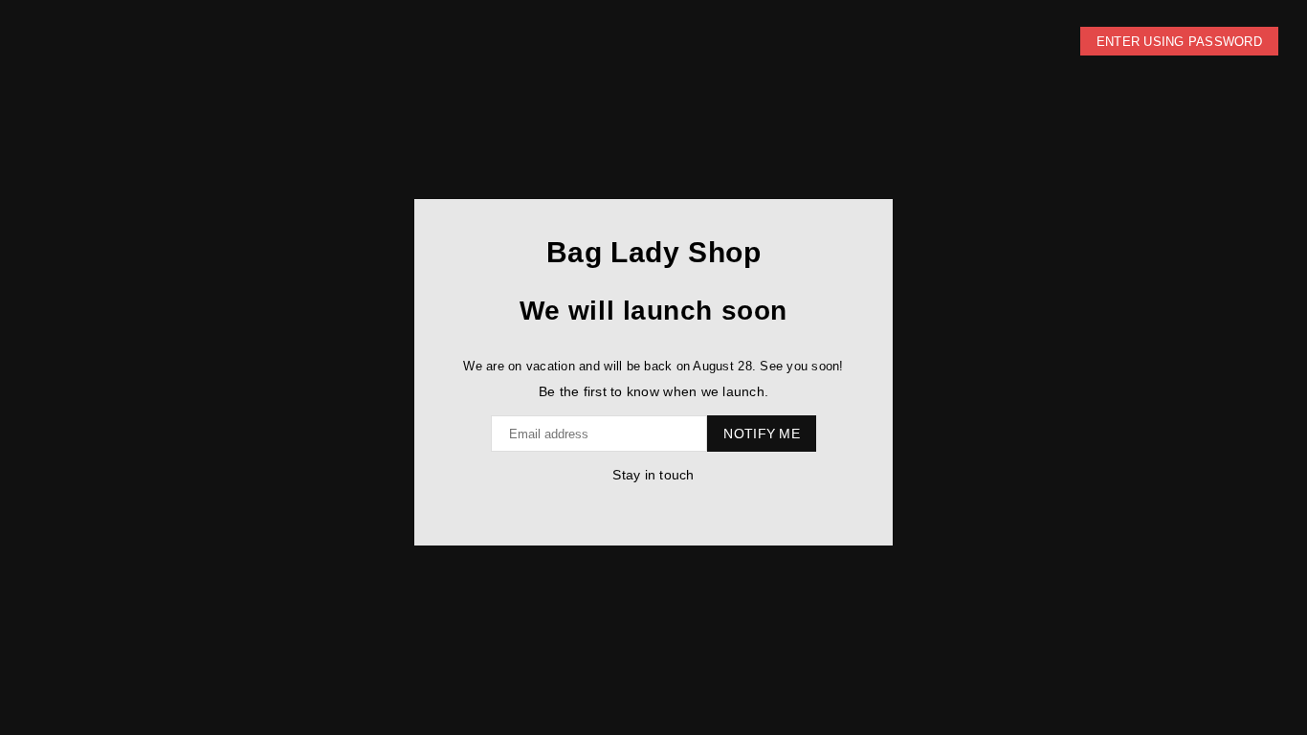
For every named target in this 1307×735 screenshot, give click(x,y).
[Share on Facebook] (632, 504)
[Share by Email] (670, 504)
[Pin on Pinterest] (651, 504)
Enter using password (1179, 41)
